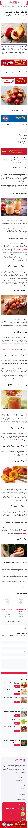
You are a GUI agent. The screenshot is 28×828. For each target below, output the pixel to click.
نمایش (20, 45)
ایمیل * (25, 646)
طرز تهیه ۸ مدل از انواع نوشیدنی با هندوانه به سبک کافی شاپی (11, 682)
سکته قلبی (8, 420)
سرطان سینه (24, 283)
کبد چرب (25, 511)
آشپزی (23, 792)
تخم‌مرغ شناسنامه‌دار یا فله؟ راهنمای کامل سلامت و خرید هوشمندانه (12, 698)
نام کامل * (25, 640)
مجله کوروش (15, 54)
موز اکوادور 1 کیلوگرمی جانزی (7, 610)
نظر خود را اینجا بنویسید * (22, 658)
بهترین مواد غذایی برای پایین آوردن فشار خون (12, 349)
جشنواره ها (22, 785)
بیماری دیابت (4, 248)
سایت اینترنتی (24, 652)
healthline (22, 588)
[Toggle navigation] (26, 2)
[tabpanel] (20, 607)
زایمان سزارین (18, 436)
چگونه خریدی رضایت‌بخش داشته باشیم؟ (12, 711)
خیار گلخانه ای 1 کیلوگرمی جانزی (20, 610)
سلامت (21, 54)
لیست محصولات (21, 782)
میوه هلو (12, 282)
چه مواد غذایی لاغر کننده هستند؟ (13, 719)
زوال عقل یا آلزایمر (23, 249)
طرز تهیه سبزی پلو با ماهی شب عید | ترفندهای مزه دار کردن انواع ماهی (11, 741)
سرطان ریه (13, 277)
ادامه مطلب (17, 686)
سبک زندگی (22, 794)
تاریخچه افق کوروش (21, 799)
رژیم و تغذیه (19, 6)
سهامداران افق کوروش (20, 780)
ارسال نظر (14, 673)
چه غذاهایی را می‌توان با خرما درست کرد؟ (12, 727)
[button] (1, 19)
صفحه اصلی (24, 6)
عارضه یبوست (23, 533)
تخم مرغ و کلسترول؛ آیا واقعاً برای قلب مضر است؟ (11, 690)
